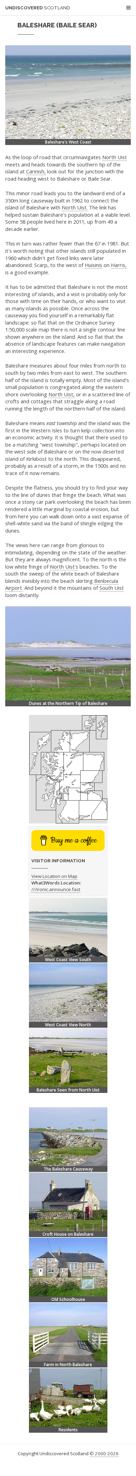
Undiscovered (37, 7)
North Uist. (75, 207)
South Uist (111, 587)
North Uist (114, 157)
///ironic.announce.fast (55, 889)
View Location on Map (54, 876)
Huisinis (93, 264)
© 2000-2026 (104, 1453)
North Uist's (64, 566)
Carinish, (36, 171)
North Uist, (61, 394)
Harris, (119, 264)
